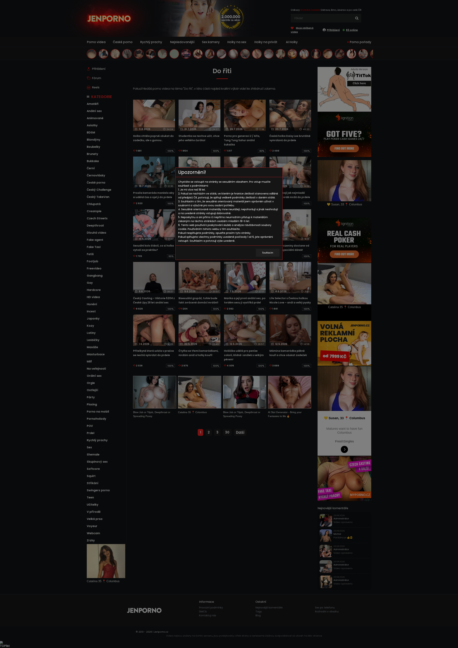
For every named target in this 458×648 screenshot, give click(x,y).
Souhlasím (267, 252)
